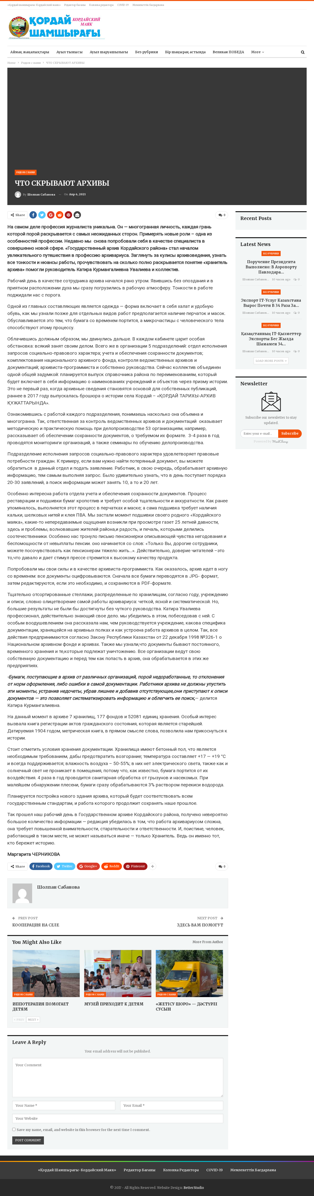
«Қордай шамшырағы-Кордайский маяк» (34, 5)
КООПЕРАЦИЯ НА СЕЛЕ (35, 925)
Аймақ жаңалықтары (29, 52)
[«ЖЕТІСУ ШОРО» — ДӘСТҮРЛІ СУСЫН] (189, 973)
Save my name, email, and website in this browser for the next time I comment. (83, 1130)
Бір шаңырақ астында (185, 52)
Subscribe (290, 433)
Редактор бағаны (75, 5)
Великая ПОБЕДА (228, 52)
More (256, 52)
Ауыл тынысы (69, 52)
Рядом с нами (25, 172)
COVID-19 (123, 5)
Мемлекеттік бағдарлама (148, 5)
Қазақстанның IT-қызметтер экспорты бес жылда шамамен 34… (271, 338)
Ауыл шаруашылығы (109, 52)
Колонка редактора (101, 5)
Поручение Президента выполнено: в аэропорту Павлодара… (271, 267)
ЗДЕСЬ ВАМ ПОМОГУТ (200, 925)
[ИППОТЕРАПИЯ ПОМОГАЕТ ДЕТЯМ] (46, 973)
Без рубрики (146, 52)
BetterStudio (193, 1188)
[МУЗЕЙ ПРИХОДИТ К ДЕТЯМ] (117, 973)
